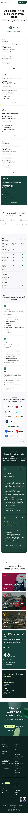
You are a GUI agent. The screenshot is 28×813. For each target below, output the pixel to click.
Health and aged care (6, 746)
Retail (3, 753)
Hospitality (4, 755)
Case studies (4, 790)
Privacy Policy (20, 805)
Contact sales (14, 202)
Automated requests (19, 756)
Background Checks (19, 763)
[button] (2, 2)
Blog (3, 788)
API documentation (5, 792)
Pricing (16, 770)
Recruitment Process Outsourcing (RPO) (6, 761)
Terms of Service (13, 805)
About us (3, 781)
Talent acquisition (5, 758)
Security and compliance (19, 768)
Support (16, 781)
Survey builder (17, 754)
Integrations (17, 765)
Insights (16, 761)
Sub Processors (18, 794)
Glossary (16, 792)
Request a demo (9, 510)
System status (17, 790)
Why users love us (7, 647)
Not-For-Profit (4, 744)
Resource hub (4, 785)
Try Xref (14, 68)
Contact (16, 783)
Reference (17, 744)
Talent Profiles (17, 758)
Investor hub (17, 785)
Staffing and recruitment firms (7, 763)
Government (4, 748)
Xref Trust (16, 787)
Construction (4, 751)
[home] (8, 2)
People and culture (5, 765)
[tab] (10, 27)
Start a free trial (9, 726)
